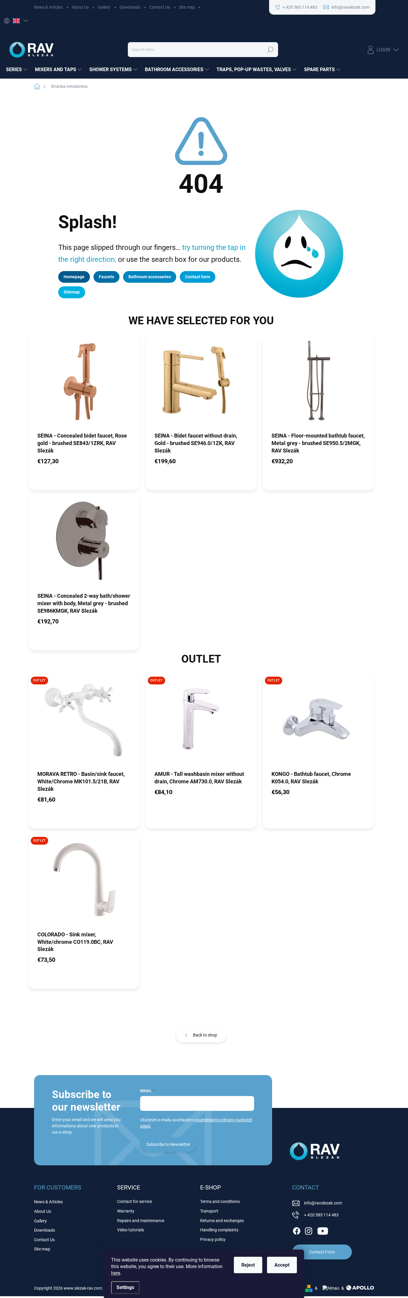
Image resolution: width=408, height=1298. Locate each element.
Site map (187, 7)
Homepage (74, 276)
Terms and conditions (220, 1201)
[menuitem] (17, 70)
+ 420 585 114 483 (321, 1215)
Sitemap (72, 292)
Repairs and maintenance (140, 1220)
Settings (125, 1287)
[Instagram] (308, 1230)
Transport (209, 1211)
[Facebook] (296, 1230)
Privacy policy (213, 1239)
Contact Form (322, 1252)
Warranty (125, 1211)
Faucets (106, 276)
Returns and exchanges (222, 1220)
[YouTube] (322, 1230)
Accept (281, 1265)
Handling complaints (219, 1229)
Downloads (129, 7)
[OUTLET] (84, 722)
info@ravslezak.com (323, 1203)
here (115, 1273)
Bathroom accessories (149, 276)
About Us (80, 7)
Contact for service (134, 1201)
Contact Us (159, 7)
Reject (248, 1265)
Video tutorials (130, 1229)
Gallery (104, 7)
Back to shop (205, 1035)
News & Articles (48, 7)
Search (270, 49)
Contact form (197, 276)
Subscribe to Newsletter (168, 1144)
